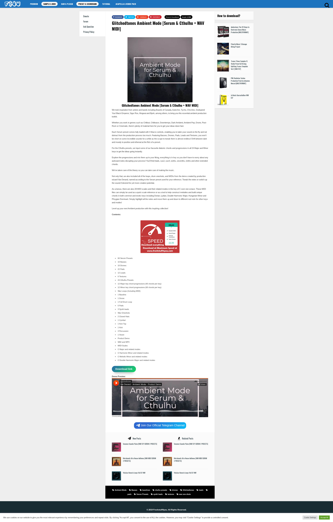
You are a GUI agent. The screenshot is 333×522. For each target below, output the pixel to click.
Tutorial (106, 3)
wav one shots (185, 494)
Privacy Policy (88, 31)
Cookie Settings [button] (310, 517)
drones (175, 490)
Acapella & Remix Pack (126, 3)
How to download (228, 15)
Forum (85, 21)
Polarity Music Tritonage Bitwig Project (239, 45)
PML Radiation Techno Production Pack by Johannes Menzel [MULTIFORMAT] (240, 81)
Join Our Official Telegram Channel (163, 425)
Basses (134, 490)
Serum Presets (142, 494)
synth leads (158, 494)
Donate (86, 16)
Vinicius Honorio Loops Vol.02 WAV (134, 472)
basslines (146, 490)
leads (201, 490)
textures (171, 494)
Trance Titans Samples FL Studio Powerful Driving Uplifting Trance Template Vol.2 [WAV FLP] (239, 65)
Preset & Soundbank (87, 3)
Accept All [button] (324, 517)
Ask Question (88, 26)
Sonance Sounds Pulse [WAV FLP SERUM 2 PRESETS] (140, 444)
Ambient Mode (120, 490)
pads (129, 494)
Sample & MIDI (49, 3)
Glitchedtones (188, 490)
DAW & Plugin (67, 3)
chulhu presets (161, 490)
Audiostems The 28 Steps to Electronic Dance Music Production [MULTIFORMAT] (240, 30)
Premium (34, 3)
